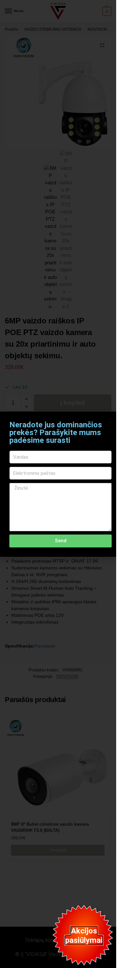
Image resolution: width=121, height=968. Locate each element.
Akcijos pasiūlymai (84, 935)
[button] (107, 420)
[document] (58, 484)
